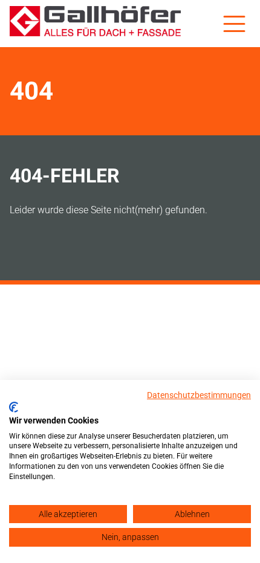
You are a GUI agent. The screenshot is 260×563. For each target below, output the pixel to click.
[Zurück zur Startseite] (95, 23)
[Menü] (234, 23)
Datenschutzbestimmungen (199, 395)
